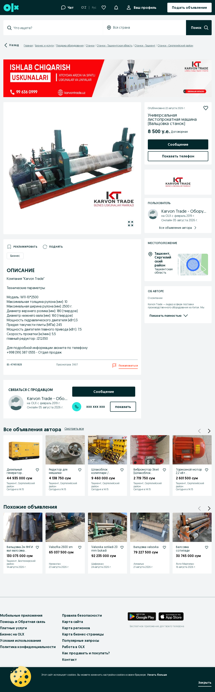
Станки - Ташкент (145, 45)
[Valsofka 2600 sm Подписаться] (79, 547)
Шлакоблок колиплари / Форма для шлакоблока (100, 475)
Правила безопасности (82, 615)
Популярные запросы (80, 640)
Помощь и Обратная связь (22, 622)
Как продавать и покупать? (86, 653)
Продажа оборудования (70, 45)
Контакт (69, 659)
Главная (28, 45)
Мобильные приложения (21, 615)
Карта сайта (72, 622)
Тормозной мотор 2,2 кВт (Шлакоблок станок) (189, 475)
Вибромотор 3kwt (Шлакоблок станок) (146, 473)
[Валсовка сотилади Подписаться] (206, 547)
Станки (90, 45)
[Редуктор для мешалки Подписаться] (79, 470)
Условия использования (20, 640)
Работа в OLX (73, 647)
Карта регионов (76, 628)
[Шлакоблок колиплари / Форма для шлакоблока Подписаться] (122, 470)
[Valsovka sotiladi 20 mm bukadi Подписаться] (122, 547)
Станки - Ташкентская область (114, 45)
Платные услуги (13, 628)
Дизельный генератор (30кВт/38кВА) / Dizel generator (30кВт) (17, 476)
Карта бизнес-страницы (83, 634)
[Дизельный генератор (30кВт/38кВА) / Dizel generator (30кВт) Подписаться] (37, 470)
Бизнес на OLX (12, 634)
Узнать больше (157, 674)
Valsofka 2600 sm (61, 547)
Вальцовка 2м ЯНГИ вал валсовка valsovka (20, 550)
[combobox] (56, 27)
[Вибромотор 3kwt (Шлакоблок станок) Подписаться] (164, 470)
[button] (116, 7)
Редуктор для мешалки (58, 471)
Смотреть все (74, 429)
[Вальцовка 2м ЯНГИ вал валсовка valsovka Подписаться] (37, 547)
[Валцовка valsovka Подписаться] (164, 547)
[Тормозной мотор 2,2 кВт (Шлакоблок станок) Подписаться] (206, 470)
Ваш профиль (145, 7)
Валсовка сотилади (183, 548)
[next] (130, 167)
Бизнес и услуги (44, 45)
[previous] (13, 167)
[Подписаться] (205, 108)
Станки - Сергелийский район (175, 45)
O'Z (83, 7)
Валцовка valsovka (146, 547)
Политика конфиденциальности (28, 647)
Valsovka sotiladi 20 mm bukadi (104, 548)
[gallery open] (130, 223)
